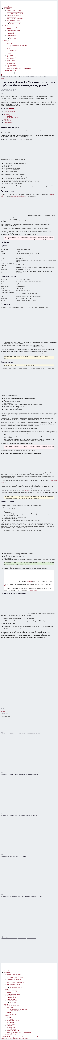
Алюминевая (13, 50)
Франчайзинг (8, 7)
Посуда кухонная (12, 37)
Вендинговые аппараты (14, 22)
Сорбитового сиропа (13, 117)
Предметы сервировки (13, 30)
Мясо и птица (11, 60)
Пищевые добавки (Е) (10, 70)
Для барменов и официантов (18, 45)
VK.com (3, 711)
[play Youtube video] (29, 655)
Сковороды (13, 38)
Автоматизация (11, 17)
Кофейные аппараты (16, 23)
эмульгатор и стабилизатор (19, 196)
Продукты (6, 52)
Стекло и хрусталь (12, 33)
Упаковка (6, 40)
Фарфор (9, 28)
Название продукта (9, 111)
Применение (7, 120)
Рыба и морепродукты (13, 67)
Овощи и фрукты (11, 63)
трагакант (29, 581)
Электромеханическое (13, 20)
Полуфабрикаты (11, 65)
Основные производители (11, 124)
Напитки (9, 62)
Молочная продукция (13, 57)
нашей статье (33, 590)
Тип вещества (8, 113)
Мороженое (10, 58)
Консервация (10, 55)
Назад (2, 78)
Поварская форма (15, 47)
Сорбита (9, 116)
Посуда (6, 25)
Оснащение (7, 8)
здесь (5, 585)
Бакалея (9, 53)
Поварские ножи (12, 35)
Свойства (6, 114)
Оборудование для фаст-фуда (15, 18)
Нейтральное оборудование (15, 13)
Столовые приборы (12, 32)
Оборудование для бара (14, 15)
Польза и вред (8, 122)
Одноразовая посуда (13, 42)
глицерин (27, 491)
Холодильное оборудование (15, 12)
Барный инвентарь (12, 27)
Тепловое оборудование (14, 10)
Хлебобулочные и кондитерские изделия (19, 68)
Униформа (10, 43)
